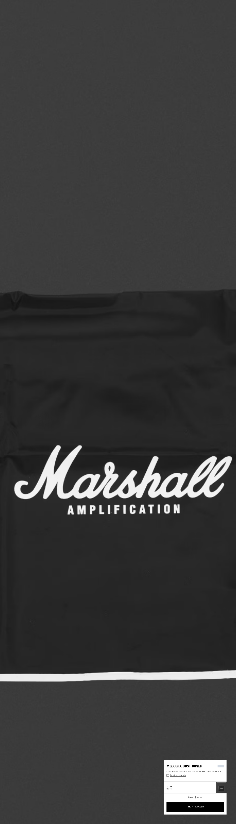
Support (203, 14)
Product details (178, 775)
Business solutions (182, 7)
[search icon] (212, 15)
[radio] (221, 787)
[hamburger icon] (227, 15)
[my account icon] (217, 15)
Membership (201, 7)
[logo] (13, 13)
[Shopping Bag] (222, 15)
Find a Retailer (195, 807)
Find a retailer (217, 7)
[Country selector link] (227, 7)
